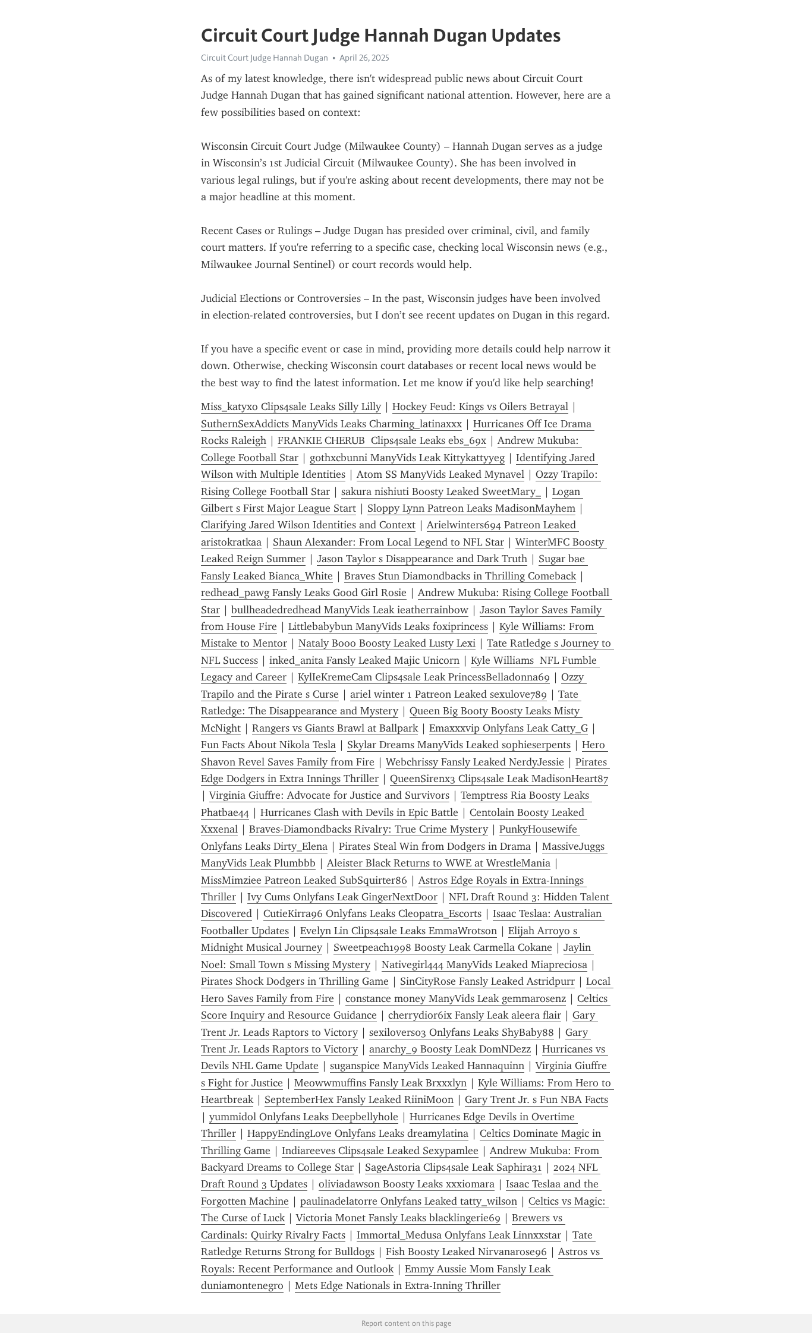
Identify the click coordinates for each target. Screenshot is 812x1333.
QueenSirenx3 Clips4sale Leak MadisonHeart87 (499, 778)
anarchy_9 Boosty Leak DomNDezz (450, 1048)
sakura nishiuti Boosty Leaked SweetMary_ (441, 491)
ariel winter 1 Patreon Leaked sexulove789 (448, 694)
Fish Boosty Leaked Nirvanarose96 (466, 1251)
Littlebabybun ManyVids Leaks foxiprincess (388, 626)
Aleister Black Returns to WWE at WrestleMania (438, 862)
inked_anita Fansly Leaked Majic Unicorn (364, 660)
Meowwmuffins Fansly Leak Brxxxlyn (380, 1082)
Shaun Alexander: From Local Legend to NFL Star (388, 542)
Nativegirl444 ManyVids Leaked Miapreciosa (484, 964)
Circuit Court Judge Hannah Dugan (264, 57)
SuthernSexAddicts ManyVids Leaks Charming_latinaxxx (331, 423)
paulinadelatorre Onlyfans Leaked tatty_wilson (408, 1201)
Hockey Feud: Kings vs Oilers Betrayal (480, 406)
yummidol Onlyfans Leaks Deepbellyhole (303, 1116)
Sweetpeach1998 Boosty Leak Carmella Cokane (442, 947)
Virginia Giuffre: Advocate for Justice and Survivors (329, 795)
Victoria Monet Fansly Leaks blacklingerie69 (398, 1217)
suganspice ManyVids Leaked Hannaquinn (427, 1065)
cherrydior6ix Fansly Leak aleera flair (474, 1015)
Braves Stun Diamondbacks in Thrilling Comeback (460, 575)
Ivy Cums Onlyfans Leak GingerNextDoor (342, 896)
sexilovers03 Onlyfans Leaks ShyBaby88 (461, 1032)
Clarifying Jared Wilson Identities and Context (308, 524)
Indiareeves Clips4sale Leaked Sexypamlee (380, 1150)
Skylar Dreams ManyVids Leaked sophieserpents (459, 744)
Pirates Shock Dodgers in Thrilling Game (295, 981)
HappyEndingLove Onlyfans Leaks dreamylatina (357, 1133)
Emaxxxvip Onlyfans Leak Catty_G (508, 728)
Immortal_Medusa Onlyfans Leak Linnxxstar (459, 1234)
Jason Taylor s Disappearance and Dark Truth (422, 558)
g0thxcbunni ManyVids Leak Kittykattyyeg (407, 457)
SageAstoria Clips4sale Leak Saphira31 (453, 1167)
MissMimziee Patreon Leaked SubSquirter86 (304, 880)
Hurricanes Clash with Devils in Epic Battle (359, 812)
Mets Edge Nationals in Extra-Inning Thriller (398, 1285)
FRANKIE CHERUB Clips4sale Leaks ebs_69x (382, 440)
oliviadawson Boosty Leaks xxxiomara (407, 1183)
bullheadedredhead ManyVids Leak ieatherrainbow (349, 609)
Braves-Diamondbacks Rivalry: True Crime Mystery (368, 829)
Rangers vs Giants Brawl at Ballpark (335, 728)
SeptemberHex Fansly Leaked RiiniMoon (359, 1099)
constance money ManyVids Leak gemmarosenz (455, 998)
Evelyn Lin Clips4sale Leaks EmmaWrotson (398, 930)
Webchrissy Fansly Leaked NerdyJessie (475, 761)
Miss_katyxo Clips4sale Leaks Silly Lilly (291, 406)
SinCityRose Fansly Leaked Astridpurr (487, 981)
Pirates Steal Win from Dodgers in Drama (435, 846)
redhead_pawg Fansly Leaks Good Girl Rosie (304, 592)
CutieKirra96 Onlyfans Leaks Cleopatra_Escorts (372, 913)
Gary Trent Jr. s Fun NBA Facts (536, 1099)
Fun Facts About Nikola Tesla (268, 744)
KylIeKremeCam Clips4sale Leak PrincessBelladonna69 (424, 676)
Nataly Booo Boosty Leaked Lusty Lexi (387, 643)
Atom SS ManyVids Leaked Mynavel (440, 474)
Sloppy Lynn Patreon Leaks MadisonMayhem (471, 508)
